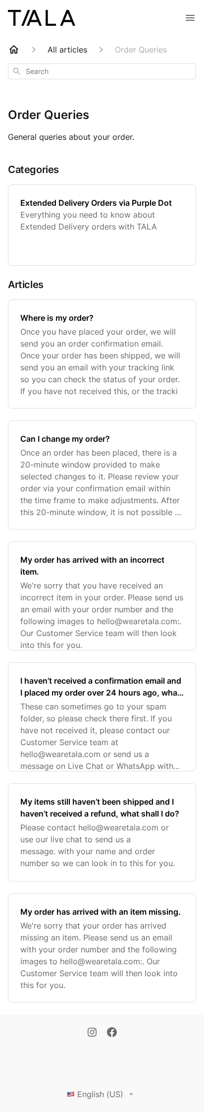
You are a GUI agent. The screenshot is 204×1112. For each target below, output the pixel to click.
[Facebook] (112, 1033)
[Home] (14, 50)
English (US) (100, 1094)
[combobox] (102, 71)
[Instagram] (92, 1033)
